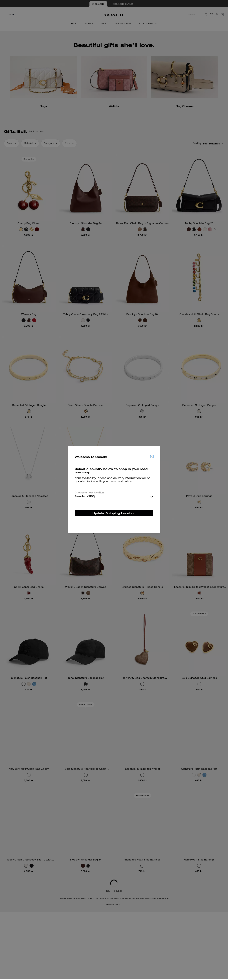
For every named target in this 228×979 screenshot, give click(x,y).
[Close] (152, 456)
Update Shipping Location (114, 513)
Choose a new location (89, 493)
